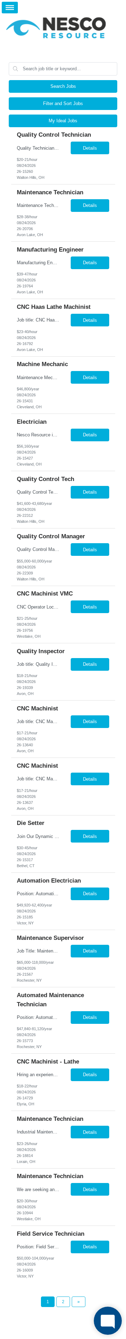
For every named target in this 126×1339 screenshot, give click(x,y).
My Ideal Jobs (63, 120)
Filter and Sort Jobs (63, 103)
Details (90, 148)
